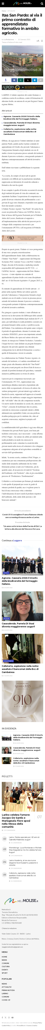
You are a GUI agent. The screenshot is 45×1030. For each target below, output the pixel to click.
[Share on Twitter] (28, 80)
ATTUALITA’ (7, 987)
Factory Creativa (32, 1025)
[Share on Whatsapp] (21, 80)
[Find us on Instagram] (9, 1017)
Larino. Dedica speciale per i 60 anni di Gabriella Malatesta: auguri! (24, 838)
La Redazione (9, 39)
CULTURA (6, 966)
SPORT (5, 973)
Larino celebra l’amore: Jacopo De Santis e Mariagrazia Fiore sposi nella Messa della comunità (16, 820)
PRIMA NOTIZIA (8, 990)
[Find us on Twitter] (5, 1017)
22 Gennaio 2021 (24, 39)
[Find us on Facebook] (2, 1017)
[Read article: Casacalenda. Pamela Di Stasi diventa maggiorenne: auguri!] (22, 606)
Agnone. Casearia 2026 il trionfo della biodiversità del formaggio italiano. (19, 581)
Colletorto (8, 661)
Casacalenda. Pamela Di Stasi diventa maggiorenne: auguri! (27, 749)
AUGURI (6, 618)
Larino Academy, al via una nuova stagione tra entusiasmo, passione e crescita (23, 862)
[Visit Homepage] (22, 3)
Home (4, 11)
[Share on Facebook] (14, 80)
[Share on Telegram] (34, 80)
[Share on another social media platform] (40, 80)
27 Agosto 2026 (7, 675)
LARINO (5, 993)
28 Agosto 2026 (7, 587)
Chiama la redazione (9, 928)
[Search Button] (42, 3)
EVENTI (6, 573)
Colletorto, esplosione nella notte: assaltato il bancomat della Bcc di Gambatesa (19, 131)
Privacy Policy (37, 1023)
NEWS (4, 960)
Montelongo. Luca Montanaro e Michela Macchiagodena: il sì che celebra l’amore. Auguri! (25, 850)
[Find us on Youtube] (12, 1017)
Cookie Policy (6, 1025)
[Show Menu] (3, 3)
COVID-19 (6, 1000)
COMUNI (5, 963)
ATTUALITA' (11, 11)
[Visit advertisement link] (22, 87)
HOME (4, 957)
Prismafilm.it (21, 1025)
